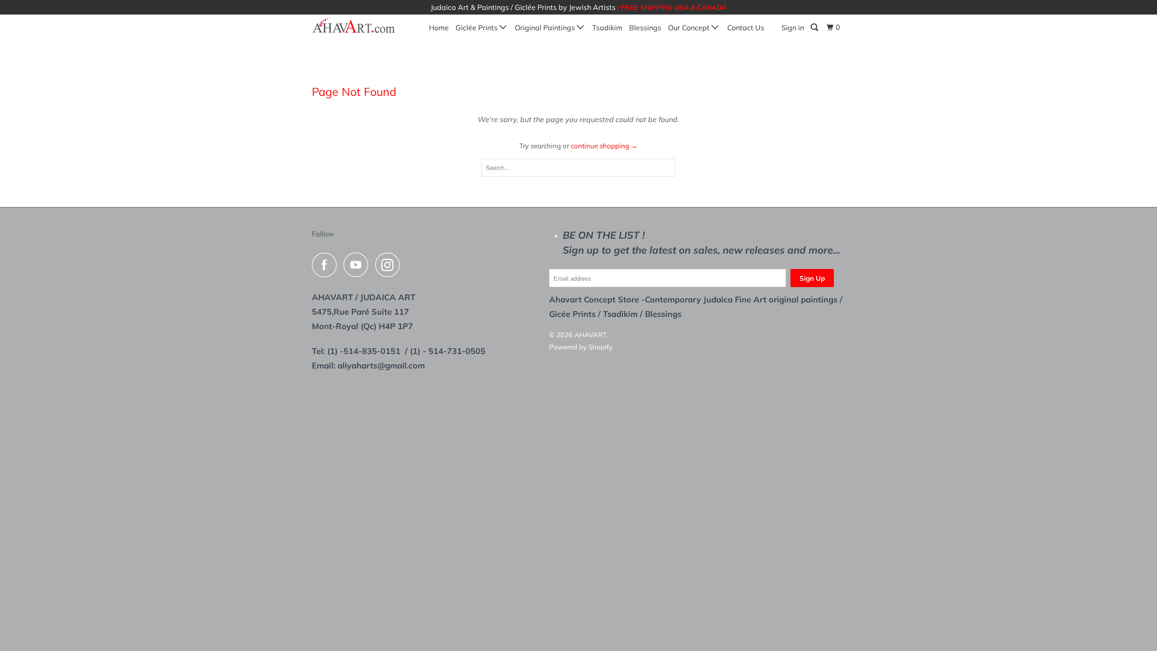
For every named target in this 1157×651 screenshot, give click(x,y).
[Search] (815, 27)
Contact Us (745, 27)
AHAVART (590, 334)
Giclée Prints (477, 27)
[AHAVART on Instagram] (390, 264)
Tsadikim (607, 27)
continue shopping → (604, 146)
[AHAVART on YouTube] (358, 264)
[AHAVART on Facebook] (327, 264)
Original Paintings (546, 27)
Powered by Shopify (580, 347)
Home (439, 27)
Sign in (792, 27)
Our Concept (689, 27)
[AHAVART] (358, 26)
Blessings (645, 27)
